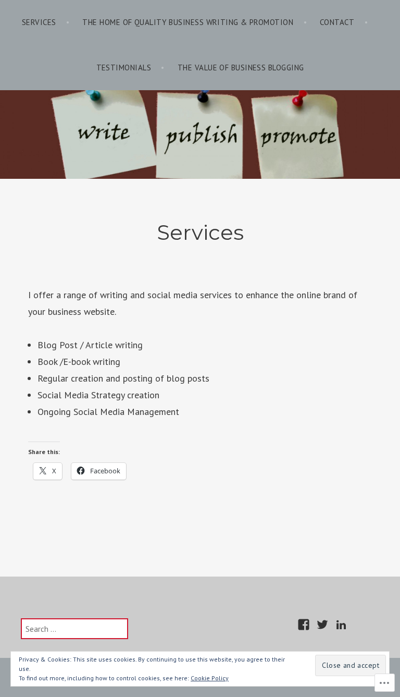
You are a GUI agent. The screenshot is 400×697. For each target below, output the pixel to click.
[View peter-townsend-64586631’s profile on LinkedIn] (341, 624)
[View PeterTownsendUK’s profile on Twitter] (322, 624)
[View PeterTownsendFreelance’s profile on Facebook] (303, 624)
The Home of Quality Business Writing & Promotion (187, 22)
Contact (337, 22)
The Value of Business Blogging (241, 67)
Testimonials (123, 67)
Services (39, 22)
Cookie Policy (210, 678)
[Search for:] (74, 628)
